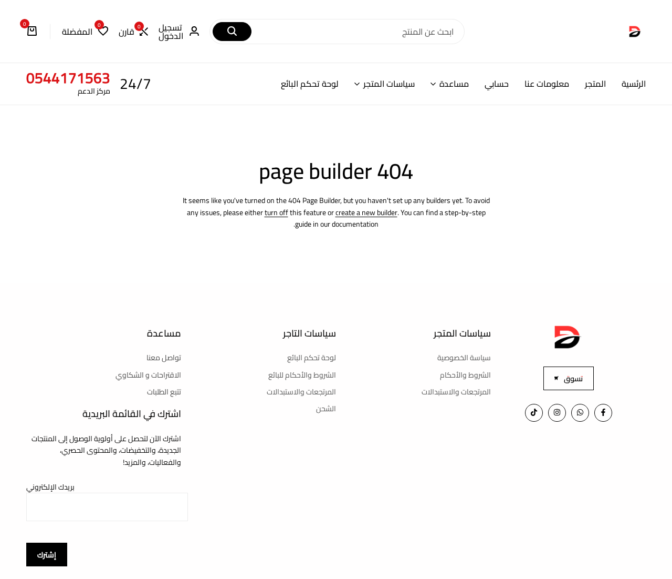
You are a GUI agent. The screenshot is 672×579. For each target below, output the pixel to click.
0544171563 (68, 78)
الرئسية (634, 84)
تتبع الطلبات (164, 392)
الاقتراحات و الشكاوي (148, 375)
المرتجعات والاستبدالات (456, 392)
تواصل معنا (163, 357)
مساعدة (454, 84)
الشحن (326, 408)
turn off (276, 212)
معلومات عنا (546, 84)
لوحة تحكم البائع (310, 84)
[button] (133, 31)
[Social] (603, 413)
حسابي (497, 84)
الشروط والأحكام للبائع (302, 375)
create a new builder (366, 212)
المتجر (595, 84)
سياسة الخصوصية (464, 357)
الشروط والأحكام (465, 375)
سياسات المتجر (389, 84)
